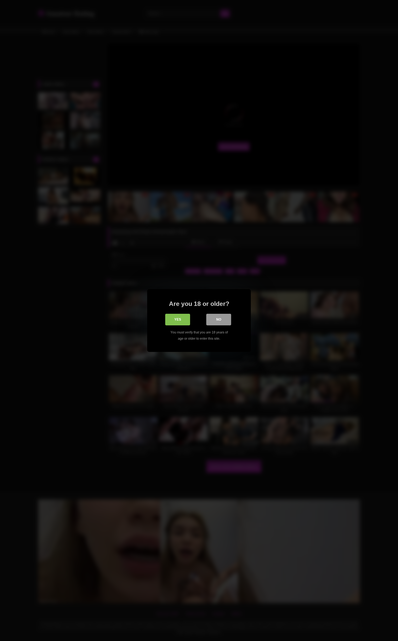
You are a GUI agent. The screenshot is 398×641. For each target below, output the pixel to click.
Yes (177, 319)
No (218, 319)
